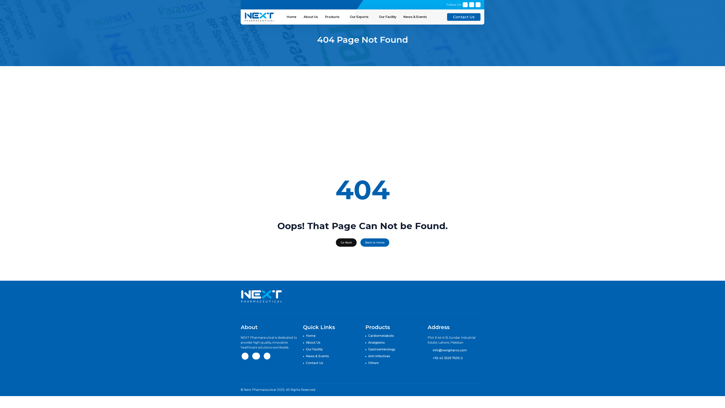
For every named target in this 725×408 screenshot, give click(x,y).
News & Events (415, 17)
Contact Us (464, 17)
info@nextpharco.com (450, 350)
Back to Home (375, 242)
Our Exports (359, 17)
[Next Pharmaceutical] (259, 17)
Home (291, 17)
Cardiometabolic (381, 336)
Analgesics (376, 342)
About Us (311, 17)
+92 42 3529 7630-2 (448, 358)
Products (332, 17)
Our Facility (387, 17)
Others (373, 363)
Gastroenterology (381, 349)
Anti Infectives (379, 356)
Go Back (346, 242)
